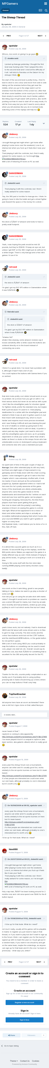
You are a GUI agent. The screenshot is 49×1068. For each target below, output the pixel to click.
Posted (17, 49)
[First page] (3, 36)
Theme (13, 1061)
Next (40, 36)
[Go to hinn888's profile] (4, 851)
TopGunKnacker (17, 694)
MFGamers (10, 3)
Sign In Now (24, 1020)
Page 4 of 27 (24, 36)
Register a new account (24, 1002)
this (37, 156)
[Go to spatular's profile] (4, 47)
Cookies (35, 1061)
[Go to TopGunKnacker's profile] (4, 695)
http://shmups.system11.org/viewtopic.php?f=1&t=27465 (24, 737)
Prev (9, 36)
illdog (11, 456)
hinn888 (13, 849)
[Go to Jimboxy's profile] (4, 135)
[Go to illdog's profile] (4, 458)
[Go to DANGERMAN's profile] (4, 174)
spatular (7, 24)
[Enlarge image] (37, 54)
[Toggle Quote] (6, 58)
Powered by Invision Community (24, 1064)
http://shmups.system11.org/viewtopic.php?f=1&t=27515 (24, 776)
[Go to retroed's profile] (4, 268)
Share (12, 1035)
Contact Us (25, 1061)
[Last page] (45, 36)
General (22, 27)
